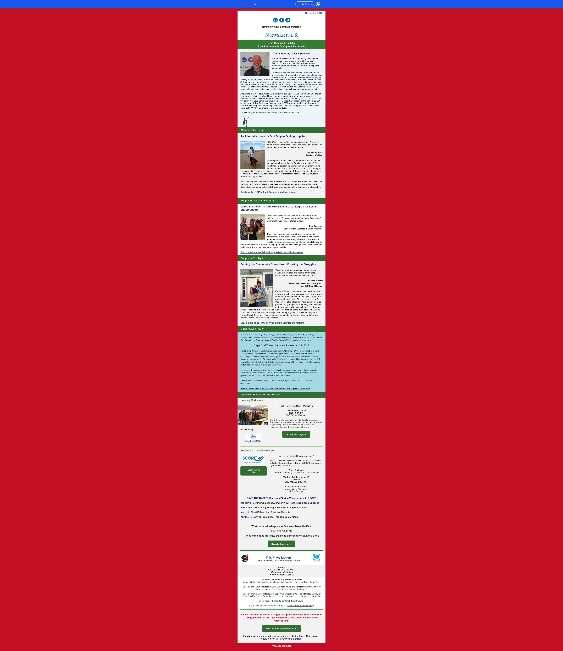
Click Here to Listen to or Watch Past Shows (281, 601)
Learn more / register (296, 434)
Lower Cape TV (286, 574)
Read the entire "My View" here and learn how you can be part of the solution (275, 388)
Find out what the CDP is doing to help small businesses (271, 252)
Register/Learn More (281, 544)
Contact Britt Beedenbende (300, 605)
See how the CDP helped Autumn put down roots (267, 192)
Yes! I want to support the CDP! (281, 628)
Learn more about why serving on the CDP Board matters (272, 323)
